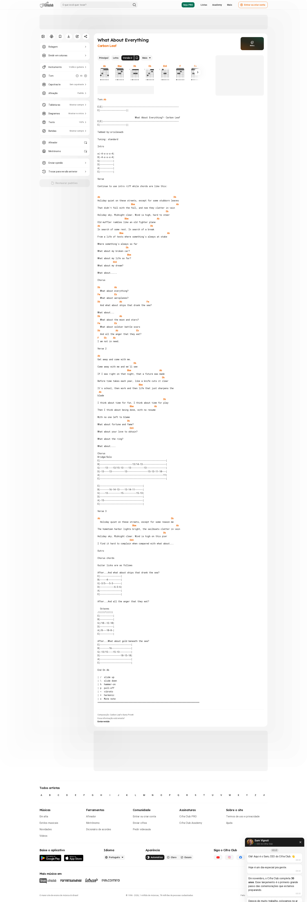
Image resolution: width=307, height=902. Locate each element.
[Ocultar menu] (43, 36)
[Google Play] (50, 858)
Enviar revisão (103, 721)
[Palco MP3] (111, 880)
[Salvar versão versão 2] (136, 57)
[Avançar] (198, 72)
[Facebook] (240, 857)
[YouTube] (218, 857)
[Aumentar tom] (85, 75)
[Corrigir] (77, 36)
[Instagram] (229, 857)
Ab (104, 99)
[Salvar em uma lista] (60, 36)
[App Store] (73, 858)
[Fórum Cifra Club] (47, 880)
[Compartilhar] (85, 36)
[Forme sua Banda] (70, 880)
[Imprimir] (51, 36)
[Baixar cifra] (68, 36)
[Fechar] (300, 842)
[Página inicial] (46, 5)
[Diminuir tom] (77, 75)
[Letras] (91, 880)
